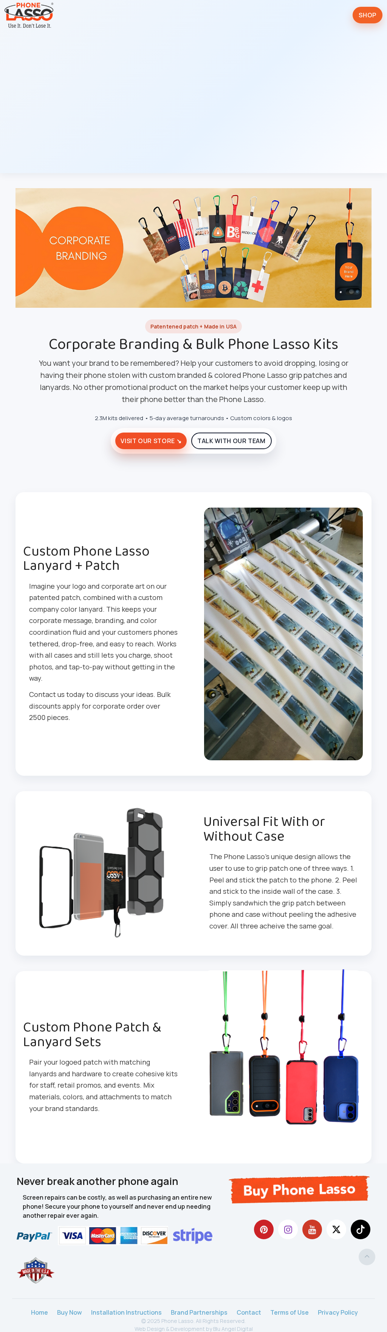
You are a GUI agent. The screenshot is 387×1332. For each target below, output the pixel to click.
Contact (249, 1312)
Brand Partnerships (199, 1312)
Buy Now (69, 1312)
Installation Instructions (126, 1312)
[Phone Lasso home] (29, 15)
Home (39, 1312)
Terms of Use (289, 1312)
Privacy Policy (338, 1312)
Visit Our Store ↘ (151, 441)
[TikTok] (360, 1229)
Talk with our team (231, 441)
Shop (367, 15)
